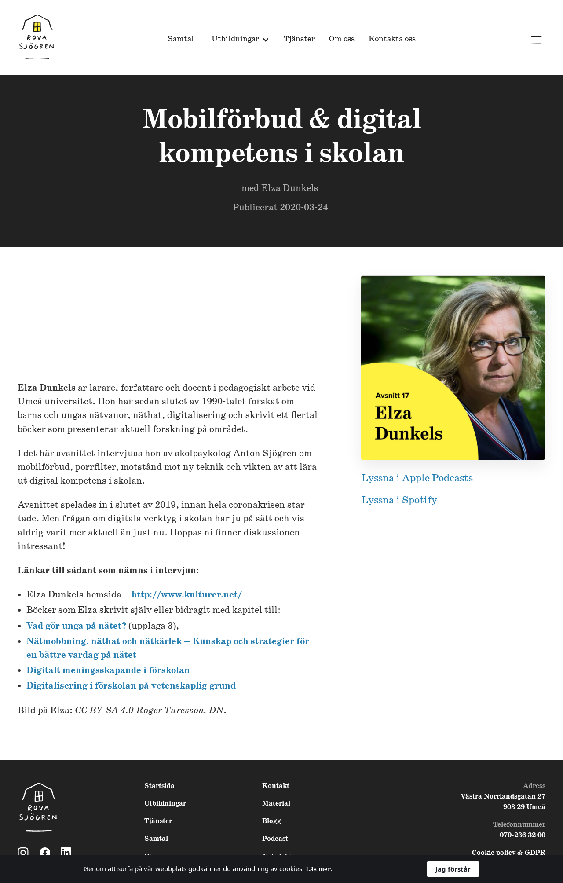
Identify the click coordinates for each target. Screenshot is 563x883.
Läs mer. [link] (319, 869)
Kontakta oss (392, 39)
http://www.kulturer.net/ (187, 595)
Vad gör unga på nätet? (76, 626)
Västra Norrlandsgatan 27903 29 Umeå (503, 802)
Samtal (181, 39)
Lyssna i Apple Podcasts (417, 478)
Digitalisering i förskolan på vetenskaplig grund (131, 686)
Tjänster (299, 39)
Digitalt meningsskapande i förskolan (108, 671)
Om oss (342, 39)
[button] (239, 39)
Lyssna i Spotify (399, 500)
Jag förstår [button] (453, 869)
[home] (36, 37)
